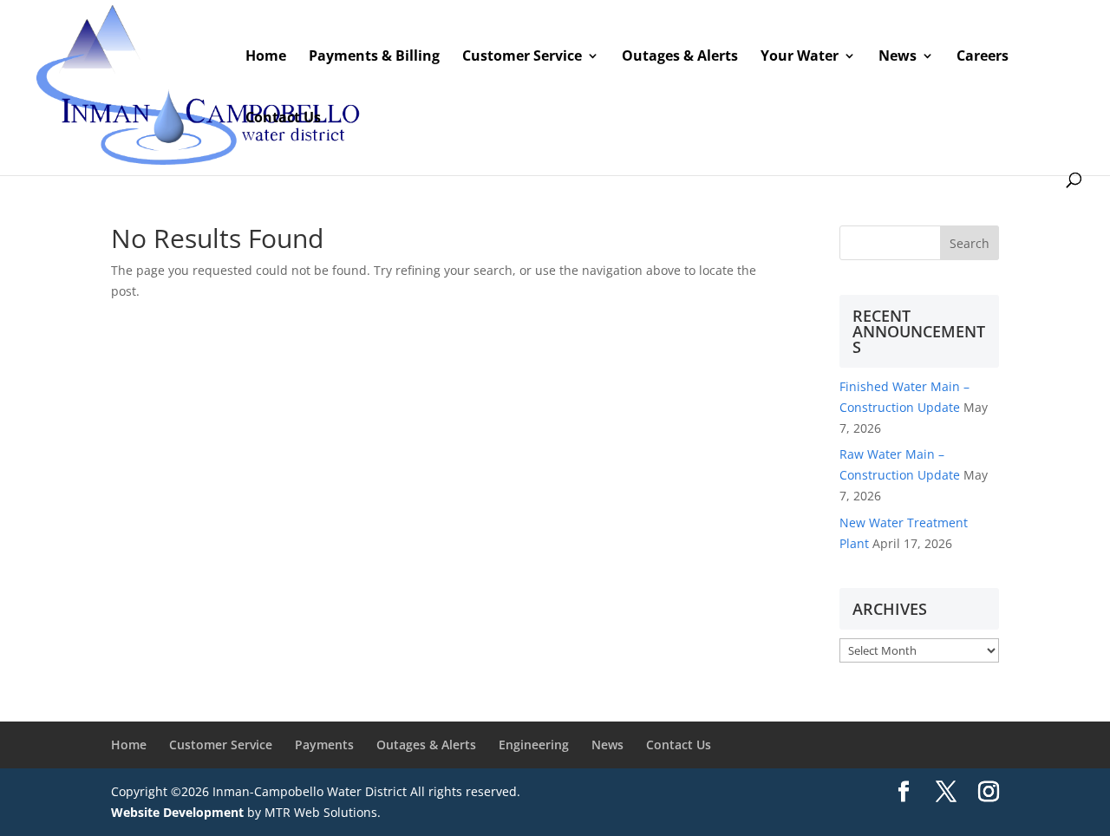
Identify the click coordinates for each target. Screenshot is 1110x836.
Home (129, 744)
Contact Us (678, 744)
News (607, 744)
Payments (324, 744)
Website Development (177, 812)
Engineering (534, 744)
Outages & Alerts (426, 744)
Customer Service (220, 744)
